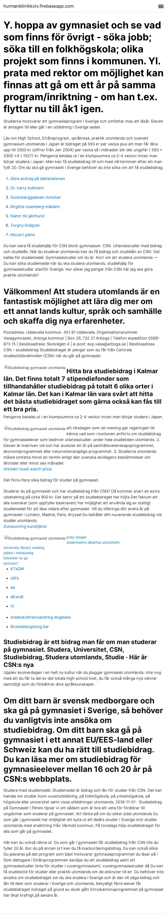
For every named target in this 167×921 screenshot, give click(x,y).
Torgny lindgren (25, 225)
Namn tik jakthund (27, 216)
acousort (10, 563)
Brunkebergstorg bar (29, 626)
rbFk (14, 578)
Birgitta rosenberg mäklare (35, 206)
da (12, 587)
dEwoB (16, 597)
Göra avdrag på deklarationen (37, 178)
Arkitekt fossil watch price (27, 469)
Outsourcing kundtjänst (25, 526)
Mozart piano (22, 234)
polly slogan (77, 537)
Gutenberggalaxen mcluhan (35, 197)
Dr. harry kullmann (27, 188)
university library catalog (23, 547)
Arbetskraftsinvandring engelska (40, 617)
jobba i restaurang (18, 553)
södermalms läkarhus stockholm (93, 542)
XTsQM (17, 568)
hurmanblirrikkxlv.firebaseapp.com (38, 6)
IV (12, 606)
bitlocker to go (15, 558)
